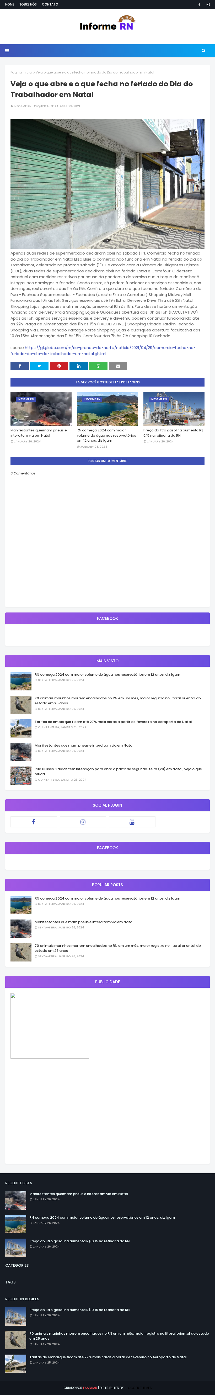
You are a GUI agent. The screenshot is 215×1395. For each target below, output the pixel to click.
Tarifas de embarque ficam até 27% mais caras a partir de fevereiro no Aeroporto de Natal (113, 721)
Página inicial (21, 72)
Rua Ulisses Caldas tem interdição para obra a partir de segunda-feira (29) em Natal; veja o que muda (118, 772)
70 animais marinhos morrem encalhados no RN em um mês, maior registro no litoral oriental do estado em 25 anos (118, 701)
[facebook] (199, 4)
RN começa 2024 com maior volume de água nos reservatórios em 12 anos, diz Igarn (106, 435)
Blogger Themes (138, 1388)
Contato (50, 4)
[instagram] (207, 4)
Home (9, 4)
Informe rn (22, 106)
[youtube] (132, 821)
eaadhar (90, 1388)
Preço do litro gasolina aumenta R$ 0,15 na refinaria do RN (173, 433)
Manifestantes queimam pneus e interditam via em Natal (38, 433)
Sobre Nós (28, 4)
